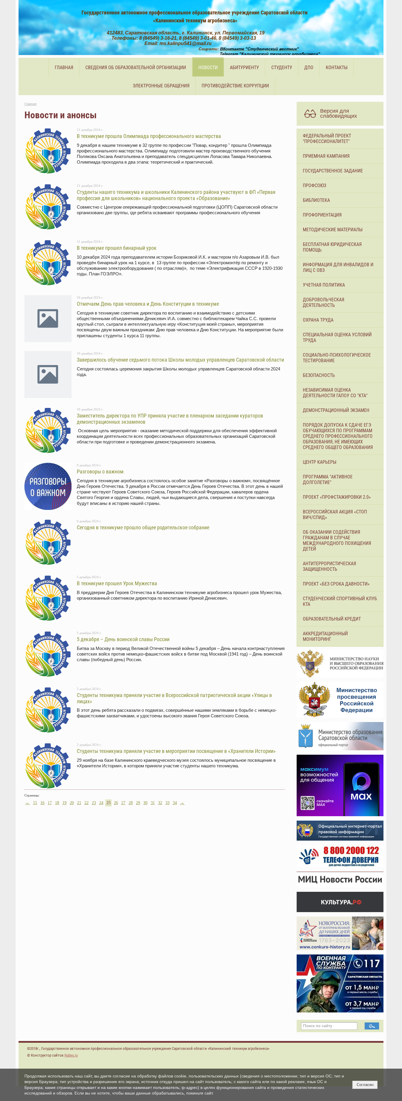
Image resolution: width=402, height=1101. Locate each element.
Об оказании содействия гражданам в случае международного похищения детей (337, 540)
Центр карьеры (319, 462)
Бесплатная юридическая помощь (332, 247)
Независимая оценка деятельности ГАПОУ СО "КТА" (335, 392)
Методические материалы (333, 229)
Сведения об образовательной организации (135, 67)
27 (123, 803)
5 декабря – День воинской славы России (123, 639)
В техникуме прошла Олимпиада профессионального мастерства (149, 136)
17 (50, 803)
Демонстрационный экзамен (336, 410)
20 (72, 803)
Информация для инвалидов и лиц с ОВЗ (338, 267)
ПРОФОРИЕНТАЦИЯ (322, 215)
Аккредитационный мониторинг (325, 636)
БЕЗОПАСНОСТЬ (319, 375)
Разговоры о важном (100, 471)
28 (131, 803)
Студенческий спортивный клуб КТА (340, 601)
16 (42, 803)
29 (138, 803)
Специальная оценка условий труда (337, 337)
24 (101, 803)
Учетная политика (324, 285)
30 (145, 803)
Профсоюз (314, 185)
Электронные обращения (161, 86)
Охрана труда (318, 320)
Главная (64, 67)
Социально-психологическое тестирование (337, 357)
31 (153, 803)
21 (79, 803)
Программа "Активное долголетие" (328, 479)
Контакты (337, 67)
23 (94, 803)
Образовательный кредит (332, 619)
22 (86, 803)
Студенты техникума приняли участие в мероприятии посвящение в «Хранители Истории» (176, 751)
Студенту (281, 67)
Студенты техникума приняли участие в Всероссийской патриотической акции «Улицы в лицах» (174, 698)
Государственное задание (333, 171)
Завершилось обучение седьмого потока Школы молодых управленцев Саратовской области (180, 360)
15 (35, 803)
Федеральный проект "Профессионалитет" (327, 138)
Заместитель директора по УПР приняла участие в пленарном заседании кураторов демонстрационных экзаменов (170, 419)
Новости (208, 67)
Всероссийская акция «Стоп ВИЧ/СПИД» (335, 514)
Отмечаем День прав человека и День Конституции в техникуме (148, 304)
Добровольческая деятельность (323, 302)
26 (116, 803)
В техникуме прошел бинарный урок (117, 248)
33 (167, 803)
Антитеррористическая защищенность (329, 566)
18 (57, 803)
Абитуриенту (244, 67)
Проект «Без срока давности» (336, 584)
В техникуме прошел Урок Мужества (117, 583)
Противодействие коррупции (235, 86)
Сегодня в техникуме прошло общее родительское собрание (143, 527)
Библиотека (316, 200)
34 (175, 803)
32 (160, 803)
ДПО (308, 67)
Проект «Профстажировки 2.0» (337, 497)
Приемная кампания (326, 156)
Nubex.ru (71, 1055)
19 (64, 803)
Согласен (365, 1084)
